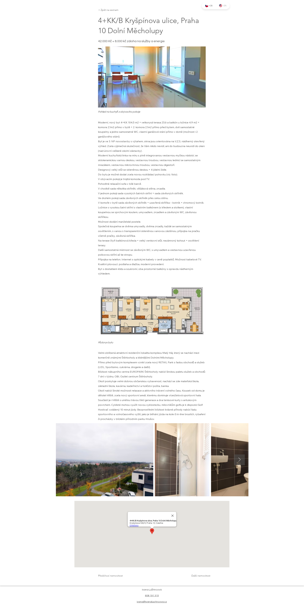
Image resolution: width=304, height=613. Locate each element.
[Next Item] (239, 459)
